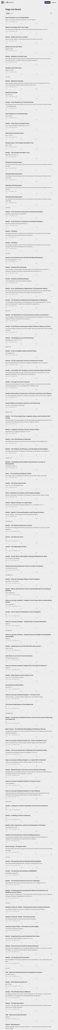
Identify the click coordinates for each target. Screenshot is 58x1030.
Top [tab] (12, 13)
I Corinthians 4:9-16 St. (11, 568)
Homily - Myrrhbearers (12, 1024)
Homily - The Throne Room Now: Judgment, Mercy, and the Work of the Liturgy (27, 417)
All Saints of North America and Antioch (15, 214)
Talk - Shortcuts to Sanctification (16, 1015)
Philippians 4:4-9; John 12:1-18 (13, 340)
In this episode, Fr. (10, 592)
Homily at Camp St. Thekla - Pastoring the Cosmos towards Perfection (27, 907)
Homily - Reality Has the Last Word (16, 37)
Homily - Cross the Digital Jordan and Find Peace (20, 351)
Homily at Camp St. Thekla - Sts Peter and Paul (20, 917)
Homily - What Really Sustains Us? (16, 982)
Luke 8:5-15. (8, 687)
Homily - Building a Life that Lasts (16, 56)
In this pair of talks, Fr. (11, 466)
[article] (29, 20)
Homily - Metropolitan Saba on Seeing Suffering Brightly (23, 861)
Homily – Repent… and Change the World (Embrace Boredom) (21, 514)
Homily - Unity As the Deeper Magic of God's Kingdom (22, 579)
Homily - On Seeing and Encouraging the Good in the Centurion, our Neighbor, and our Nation (26, 891)
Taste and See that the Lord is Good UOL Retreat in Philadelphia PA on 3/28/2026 (26, 363)
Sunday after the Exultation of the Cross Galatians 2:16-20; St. (21, 752)
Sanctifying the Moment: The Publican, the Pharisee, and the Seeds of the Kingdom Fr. (27, 451)
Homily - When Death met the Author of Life (19, 675)
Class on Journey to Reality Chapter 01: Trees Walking (22, 791)
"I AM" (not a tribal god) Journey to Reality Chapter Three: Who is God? (23, 762)
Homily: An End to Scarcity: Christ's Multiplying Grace (22, 835)
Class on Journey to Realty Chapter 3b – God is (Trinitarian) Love (25, 740)
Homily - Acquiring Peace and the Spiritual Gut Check (22, 936)
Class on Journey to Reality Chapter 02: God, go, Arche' (22, 781)
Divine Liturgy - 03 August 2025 (15, 846)
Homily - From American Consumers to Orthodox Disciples (24, 221)
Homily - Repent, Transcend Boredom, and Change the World (24, 512)
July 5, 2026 (8, 145)
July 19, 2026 (8, 116)
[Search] (51, 13)
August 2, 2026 (9, 70)
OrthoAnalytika (13, 21)
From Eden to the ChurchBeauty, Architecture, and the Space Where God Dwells (26, 475)
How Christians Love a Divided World (17, 17)
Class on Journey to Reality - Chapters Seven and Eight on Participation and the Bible (28, 635)
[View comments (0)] (21, 23)
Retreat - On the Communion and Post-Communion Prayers (24, 360)
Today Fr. (7, 623)
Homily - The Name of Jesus (14, 537)
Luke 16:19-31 (9, 648)
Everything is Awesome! (11, 873)
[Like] (6, 23)
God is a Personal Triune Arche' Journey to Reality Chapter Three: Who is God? (25, 742)
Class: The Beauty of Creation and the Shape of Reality (22, 493)
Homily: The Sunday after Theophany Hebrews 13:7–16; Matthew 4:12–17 (24, 505)
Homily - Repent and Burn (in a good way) (18, 502)
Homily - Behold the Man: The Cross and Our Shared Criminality (25, 769)
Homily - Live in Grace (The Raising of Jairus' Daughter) (23, 612)
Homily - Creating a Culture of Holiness (17, 815)
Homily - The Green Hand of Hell (15, 483)
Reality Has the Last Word (13, 46)
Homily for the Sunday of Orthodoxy (14, 405)
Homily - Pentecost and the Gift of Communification (22, 946)
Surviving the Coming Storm (14, 685)
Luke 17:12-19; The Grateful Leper (14, 485)
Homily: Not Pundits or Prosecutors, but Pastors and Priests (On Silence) (28, 393)
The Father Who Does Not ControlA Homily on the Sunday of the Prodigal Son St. (26, 441)
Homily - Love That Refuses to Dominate (18, 439)
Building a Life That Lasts (13, 68)
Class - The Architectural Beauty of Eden (18, 473)
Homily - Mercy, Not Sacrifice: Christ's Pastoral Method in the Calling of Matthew (28, 589)
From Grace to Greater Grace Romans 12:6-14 (17, 125)
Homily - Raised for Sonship (14, 81)
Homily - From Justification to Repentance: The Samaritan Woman (26, 288)
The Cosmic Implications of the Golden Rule (19, 704)
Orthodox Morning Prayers (13, 174)
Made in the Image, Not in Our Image (16, 27)
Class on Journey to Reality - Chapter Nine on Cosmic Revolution (26, 621)
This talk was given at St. (11, 658)
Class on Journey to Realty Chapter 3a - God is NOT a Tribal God (25, 760)
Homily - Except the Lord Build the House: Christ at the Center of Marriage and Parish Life (28, 718)
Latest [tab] (7, 13)
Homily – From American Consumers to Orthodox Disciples (24, 211)
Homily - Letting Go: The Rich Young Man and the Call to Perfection (26, 806)
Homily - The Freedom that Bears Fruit (17, 152)
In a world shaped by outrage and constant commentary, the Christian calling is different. (28, 395)
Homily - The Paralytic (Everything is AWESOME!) (21, 871)
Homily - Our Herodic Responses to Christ (18, 525)
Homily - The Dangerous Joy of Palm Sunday (19, 338)
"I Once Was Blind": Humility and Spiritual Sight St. (18, 281)
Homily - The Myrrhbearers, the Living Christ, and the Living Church (27, 315)
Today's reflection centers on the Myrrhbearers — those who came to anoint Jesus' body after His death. (28, 1027)
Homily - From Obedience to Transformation (19, 102)
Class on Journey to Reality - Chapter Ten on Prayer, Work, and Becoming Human (28, 601)
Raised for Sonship (11, 92)
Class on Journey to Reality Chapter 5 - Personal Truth (22, 694)
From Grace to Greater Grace (14, 133)
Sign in (54, 2)
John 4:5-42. (8, 984)
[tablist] (9, 13)
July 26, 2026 (8, 94)
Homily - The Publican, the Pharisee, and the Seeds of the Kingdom (26, 449)
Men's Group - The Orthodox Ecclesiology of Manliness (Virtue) (25, 729)
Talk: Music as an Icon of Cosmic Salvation (18, 656)
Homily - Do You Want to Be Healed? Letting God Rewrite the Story (26, 556)
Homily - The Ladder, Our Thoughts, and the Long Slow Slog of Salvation (28, 370)
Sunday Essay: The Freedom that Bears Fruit (19, 143)
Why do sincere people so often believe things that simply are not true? (23, 39)
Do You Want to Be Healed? (12, 558)
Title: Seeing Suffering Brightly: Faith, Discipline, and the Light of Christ (23, 863)
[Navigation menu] (3, 2)
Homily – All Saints (11, 231)
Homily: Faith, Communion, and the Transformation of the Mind (25, 825)
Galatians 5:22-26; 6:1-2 (11, 154)
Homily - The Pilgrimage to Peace (15, 546)
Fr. (6, 548)
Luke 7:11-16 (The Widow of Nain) (14, 677)
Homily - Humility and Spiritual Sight (17, 279)
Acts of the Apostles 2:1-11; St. (13, 259)
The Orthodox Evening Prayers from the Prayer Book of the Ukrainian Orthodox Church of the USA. (28, 165)
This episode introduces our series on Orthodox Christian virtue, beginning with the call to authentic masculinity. (28, 732)
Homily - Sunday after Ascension (15, 267)
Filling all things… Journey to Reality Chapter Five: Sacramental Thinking (24, 697)
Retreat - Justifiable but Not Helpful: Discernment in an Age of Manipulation (25, 463)
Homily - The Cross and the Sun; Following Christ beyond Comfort (26, 750)
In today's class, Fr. (10, 974)
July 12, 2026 (8, 135)
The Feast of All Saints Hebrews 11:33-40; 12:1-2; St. (19, 938)
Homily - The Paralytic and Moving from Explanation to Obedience (26, 300)
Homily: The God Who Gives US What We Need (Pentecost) (24, 257)
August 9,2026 (9, 49)
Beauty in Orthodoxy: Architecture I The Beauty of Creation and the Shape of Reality (27, 495)
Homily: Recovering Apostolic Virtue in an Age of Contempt (24, 566)
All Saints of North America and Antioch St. (16, 223)
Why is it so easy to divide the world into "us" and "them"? (20, 19)
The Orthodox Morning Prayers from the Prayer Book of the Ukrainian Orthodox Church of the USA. (28, 177)
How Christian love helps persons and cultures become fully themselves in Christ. (26, 29)
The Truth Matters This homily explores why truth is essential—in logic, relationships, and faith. (28, 960)
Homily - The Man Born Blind (14, 1003)
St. (6, 539)
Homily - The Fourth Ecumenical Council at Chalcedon (22, 880)
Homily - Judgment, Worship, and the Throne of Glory (22, 429)
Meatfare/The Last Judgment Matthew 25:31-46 (17, 431)
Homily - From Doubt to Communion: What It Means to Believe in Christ (27, 326)
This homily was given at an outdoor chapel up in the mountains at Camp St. (25, 909)
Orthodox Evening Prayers (13, 162)
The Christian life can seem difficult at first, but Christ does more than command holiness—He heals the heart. (28, 105)
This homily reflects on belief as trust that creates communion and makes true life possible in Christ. (28, 329)
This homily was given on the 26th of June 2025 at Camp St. (20, 919)
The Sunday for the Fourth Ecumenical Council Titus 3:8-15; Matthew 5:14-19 (25, 883)
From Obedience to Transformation (16, 113)
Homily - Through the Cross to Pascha (17, 382)
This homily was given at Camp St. (14, 928)
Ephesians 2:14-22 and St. (12, 581)
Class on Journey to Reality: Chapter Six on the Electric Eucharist (26, 665)
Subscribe (47, 2)
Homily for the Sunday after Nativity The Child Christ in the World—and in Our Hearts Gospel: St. (27, 528)
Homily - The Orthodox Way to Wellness (18, 991)
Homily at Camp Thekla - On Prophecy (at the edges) (22, 926)
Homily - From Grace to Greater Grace (17, 123)
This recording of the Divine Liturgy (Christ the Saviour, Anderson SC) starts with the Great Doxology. (28, 849)
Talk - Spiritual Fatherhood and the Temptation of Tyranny (23, 972)
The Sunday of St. (9, 353)
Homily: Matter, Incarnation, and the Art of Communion (22, 403)
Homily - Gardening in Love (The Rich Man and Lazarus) (23, 646)
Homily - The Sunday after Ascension (17, 957)
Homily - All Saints (11, 242)
